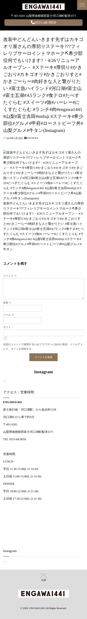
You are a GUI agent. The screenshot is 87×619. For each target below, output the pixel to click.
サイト (7, 327)
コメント (10, 275)
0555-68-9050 (45, 22)
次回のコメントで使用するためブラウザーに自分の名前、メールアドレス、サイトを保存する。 (43, 346)
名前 (7, 302)
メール (8, 314)
